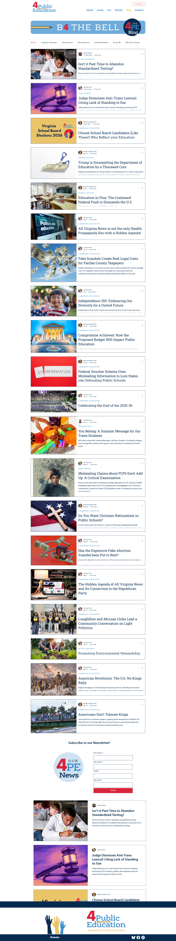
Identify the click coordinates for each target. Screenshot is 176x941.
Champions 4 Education (49, 42)
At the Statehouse (83, 42)
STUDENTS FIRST (85, 426)
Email (96, 777)
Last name (98, 768)
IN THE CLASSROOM (86, 59)
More (127, 42)
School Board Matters (101, 42)
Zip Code (98, 786)
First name (98, 758)
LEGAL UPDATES (84, 93)
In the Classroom (67, 42)
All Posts (33, 42)
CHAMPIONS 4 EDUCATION (89, 128)
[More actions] (143, 54)
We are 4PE (117, 42)
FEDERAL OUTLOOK (86, 158)
